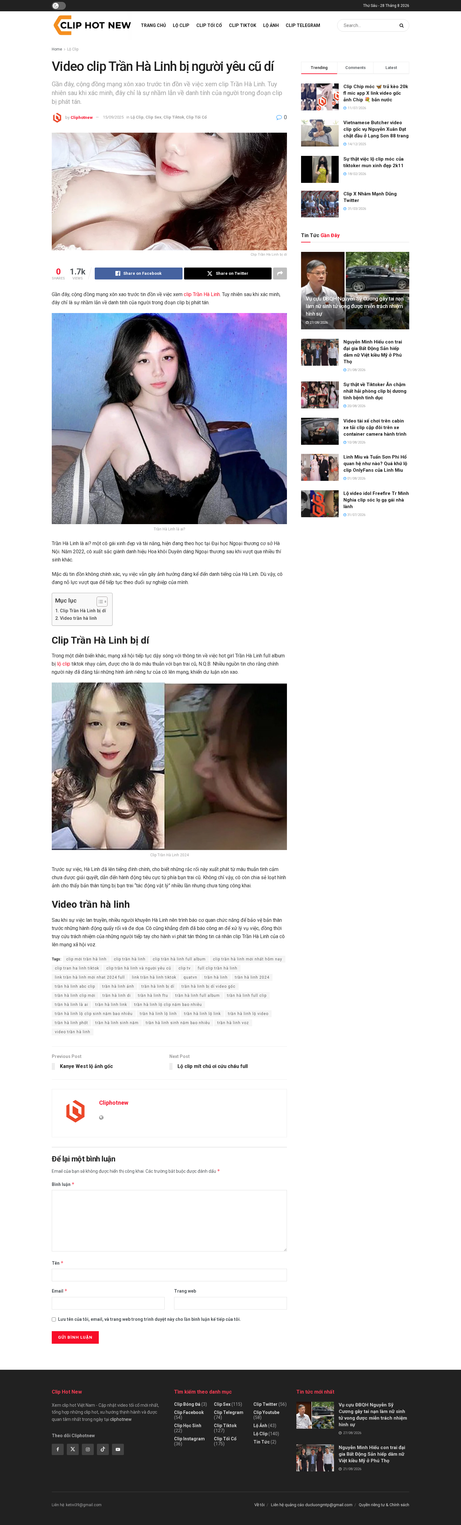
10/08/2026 (355, 442)
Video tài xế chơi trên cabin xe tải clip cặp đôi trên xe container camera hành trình (374, 427)
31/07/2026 (355, 515)
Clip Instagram (189, 1438)
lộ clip (63, 664)
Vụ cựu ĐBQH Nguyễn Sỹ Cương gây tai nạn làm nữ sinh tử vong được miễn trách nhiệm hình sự (355, 306)
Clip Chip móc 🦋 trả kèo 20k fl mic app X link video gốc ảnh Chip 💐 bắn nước (375, 93)
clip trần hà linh (130, 959)
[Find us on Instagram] (88, 1449)
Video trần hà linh (78, 618)
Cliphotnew (82, 117)
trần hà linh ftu (153, 995)
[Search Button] (402, 25)
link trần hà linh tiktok (154, 977)
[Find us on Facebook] (58, 1449)
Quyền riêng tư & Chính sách (384, 1504)
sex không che (170, 1365)
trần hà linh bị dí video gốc (209, 986)
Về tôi (259, 1504)
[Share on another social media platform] (280, 273)
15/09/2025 (113, 117)
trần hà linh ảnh (118, 986)
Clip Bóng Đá (187, 1404)
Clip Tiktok (242, 25)
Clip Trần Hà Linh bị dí (83, 611)
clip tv (184, 968)
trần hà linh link (111, 1004)
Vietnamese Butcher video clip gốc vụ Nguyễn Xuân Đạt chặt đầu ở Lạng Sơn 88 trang (376, 129)
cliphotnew (121, 1419)
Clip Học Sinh (187, 1425)
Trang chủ (153, 25)
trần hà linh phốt (71, 1023)
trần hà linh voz (233, 1023)
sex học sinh (110, 1365)
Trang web (185, 1291)
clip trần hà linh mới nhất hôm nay (247, 959)
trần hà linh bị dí (157, 986)
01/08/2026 (355, 478)
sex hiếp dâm (201, 1365)
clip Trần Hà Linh (202, 294)
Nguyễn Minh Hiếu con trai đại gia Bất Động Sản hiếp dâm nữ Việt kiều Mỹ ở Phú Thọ (372, 1454)
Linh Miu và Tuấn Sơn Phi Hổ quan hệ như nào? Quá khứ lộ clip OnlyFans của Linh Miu (375, 463)
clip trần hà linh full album (179, 959)
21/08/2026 (355, 370)
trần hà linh (216, 977)
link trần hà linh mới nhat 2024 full (90, 977)
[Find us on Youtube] (118, 1449)
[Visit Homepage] (92, 25)
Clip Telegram (303, 25)
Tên (58, 1263)
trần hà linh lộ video (248, 1014)
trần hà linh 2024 (252, 977)
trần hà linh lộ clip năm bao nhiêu (168, 1004)
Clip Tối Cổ (209, 25)
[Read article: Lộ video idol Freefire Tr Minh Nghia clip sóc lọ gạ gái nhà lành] (320, 503)
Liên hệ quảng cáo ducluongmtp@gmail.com (311, 1504)
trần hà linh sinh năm (117, 1023)
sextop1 (224, 1365)
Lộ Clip (181, 25)
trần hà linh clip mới (75, 995)
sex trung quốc (139, 1365)
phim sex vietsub (78, 1365)
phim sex (39, 1365)
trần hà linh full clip (247, 995)
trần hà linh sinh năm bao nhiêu (178, 1023)
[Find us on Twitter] (73, 1449)
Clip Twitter (265, 1404)
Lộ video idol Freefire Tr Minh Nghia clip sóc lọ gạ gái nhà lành (376, 500)
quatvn (190, 977)
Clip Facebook (189, 1412)
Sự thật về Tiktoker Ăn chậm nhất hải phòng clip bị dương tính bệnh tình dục (374, 391)
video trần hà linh (72, 1032)
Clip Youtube (266, 1412)
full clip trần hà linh (217, 968)
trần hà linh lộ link (202, 1014)
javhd (240, 1365)
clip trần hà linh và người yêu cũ (138, 968)
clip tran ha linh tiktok (77, 968)
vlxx (55, 1365)
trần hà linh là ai (71, 1004)
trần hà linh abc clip (75, 986)
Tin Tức (261, 1441)
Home (57, 49)
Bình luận (63, 1184)
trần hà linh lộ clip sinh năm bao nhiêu (94, 1014)
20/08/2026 (355, 406)
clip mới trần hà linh (86, 959)
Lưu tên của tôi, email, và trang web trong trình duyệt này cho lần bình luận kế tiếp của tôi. (149, 1319)
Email (59, 1291)
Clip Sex (154, 117)
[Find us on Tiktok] (103, 1449)
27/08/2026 (318, 323)
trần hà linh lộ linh (158, 1014)
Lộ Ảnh (271, 25)
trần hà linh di (117, 995)
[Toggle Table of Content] (99, 601)
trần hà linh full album (197, 995)
